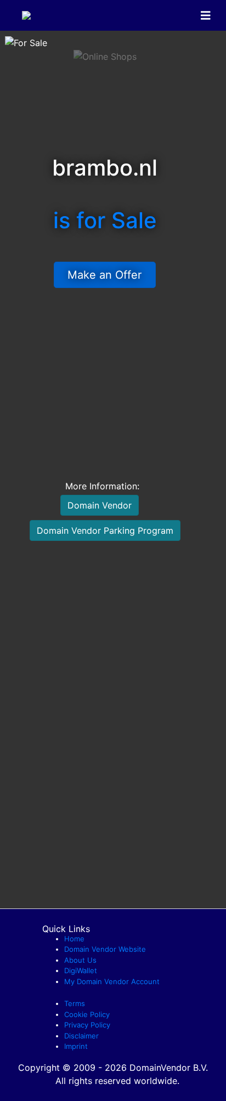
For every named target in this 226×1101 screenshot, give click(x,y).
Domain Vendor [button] (99, 505)
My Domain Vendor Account (112, 981)
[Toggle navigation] (206, 15)
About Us (80, 960)
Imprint (76, 1046)
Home (74, 938)
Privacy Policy (87, 1024)
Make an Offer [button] (104, 274)
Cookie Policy (87, 1014)
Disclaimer (81, 1035)
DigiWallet (80, 970)
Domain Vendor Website (105, 949)
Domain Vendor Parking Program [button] (105, 530)
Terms (74, 1003)
